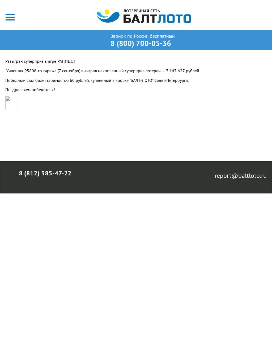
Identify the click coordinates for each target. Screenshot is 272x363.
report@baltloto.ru (241, 175)
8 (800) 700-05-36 (140, 43)
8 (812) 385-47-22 (45, 173)
